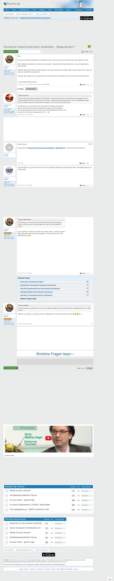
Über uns (26, 569)
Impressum (33, 569)
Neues (14, 9)
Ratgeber (42, 9)
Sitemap (76, 569)
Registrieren (79, 9)
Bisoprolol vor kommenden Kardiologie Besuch (30, 523)
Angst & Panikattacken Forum (24, 550)
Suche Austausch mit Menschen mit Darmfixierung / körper (35, 527)
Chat (49, 9)
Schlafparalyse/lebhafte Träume (23, 495)
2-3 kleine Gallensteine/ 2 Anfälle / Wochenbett (30, 504)
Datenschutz (40, 569)
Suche (34, 9)
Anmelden (89, 9)
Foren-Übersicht (9, 550)
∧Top (110, 579)
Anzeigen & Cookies (50, 569)
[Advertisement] (55, 338)
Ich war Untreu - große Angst (22, 499)
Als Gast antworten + (10, 51)
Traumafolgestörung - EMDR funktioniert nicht (29, 509)
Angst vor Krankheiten (41, 550)
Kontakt (21, 569)
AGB (57, 569)
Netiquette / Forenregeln (66, 569)
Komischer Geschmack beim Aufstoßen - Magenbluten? (39, 47)
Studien (68, 9)
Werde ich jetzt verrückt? (20, 490)
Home (7, 9)
